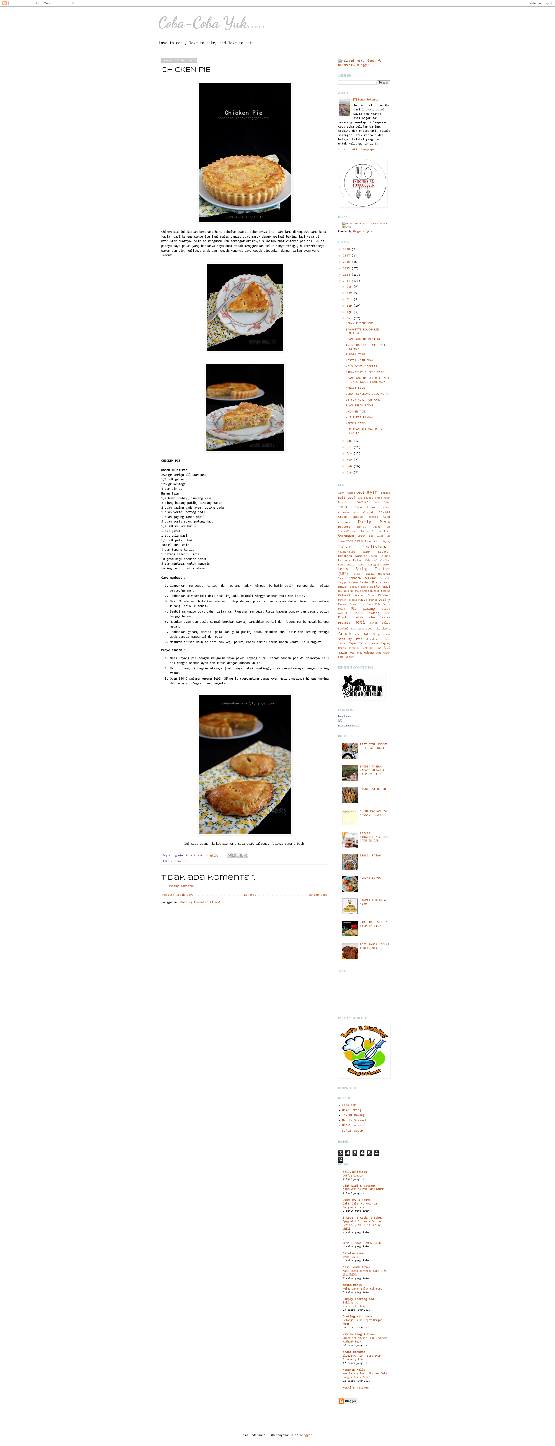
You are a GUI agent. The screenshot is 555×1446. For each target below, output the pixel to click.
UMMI (378, 653)
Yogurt (350, 657)
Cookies (383, 512)
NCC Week (343, 591)
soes (358, 634)
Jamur (366, 552)
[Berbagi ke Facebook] (242, 855)
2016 (347, 262)
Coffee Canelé (352, 1175)
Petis (386, 604)
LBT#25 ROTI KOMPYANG (363, 399)
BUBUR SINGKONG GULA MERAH (367, 394)
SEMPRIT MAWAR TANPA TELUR (362, 1243)
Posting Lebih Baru (178, 895)
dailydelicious (355, 1172)
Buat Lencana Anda (348, 725)
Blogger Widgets (362, 231)
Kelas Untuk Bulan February (362, 1288)
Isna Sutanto (368, 99)
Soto (366, 634)
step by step (350, 639)
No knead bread (359, 591)
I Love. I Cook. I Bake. (363, 1217)
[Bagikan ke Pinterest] (246, 855)
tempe (374, 643)
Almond (351, 493)
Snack (344, 634)
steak (386, 634)
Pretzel (359, 613)
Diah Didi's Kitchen (359, 1186)
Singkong (383, 628)
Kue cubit (346, 565)
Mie (374, 582)
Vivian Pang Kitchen (359, 1334)
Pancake (384, 595)
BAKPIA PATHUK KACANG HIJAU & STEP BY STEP (372, 770)
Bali (341, 498)
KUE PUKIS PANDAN (360, 417)
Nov (350, 293)
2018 (347, 249)
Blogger (306, 1435)
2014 (347, 274)
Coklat (368, 512)
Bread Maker (382, 498)
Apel (360, 493)
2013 (347, 281)
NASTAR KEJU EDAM (360, 360)
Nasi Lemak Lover (357, 1267)
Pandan (342, 600)
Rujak (374, 623)
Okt (350, 299)
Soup (376, 634)
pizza (386, 609)
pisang (369, 609)
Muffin (375, 586)
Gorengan (346, 535)
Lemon (386, 565)
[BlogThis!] (233, 855)
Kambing (361, 556)
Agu (350, 312)
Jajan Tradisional (364, 546)
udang (369, 652)
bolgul (368, 498)
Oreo (370, 595)
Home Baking (351, 1110)
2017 (347, 255)
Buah (376, 502)
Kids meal (371, 560)
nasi (386, 586)
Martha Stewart (354, 1120)
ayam (177, 861)
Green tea (365, 536)
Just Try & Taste (357, 1200)
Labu (361, 565)
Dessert (344, 527)
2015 (347, 268)
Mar (350, 460)
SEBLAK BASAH (370, 855)
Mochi (364, 587)
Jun (350, 441)
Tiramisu (354, 648)
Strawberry (373, 639)
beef (351, 498)
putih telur (365, 617)
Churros (356, 513)
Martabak (353, 583)
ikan (359, 541)
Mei (350, 447)
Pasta (362, 599)
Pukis (387, 613)
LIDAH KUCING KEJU (360, 323)
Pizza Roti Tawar (355, 1306)
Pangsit (352, 600)
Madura (342, 578)
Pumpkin (344, 617)
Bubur (387, 502)
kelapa (385, 556)
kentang (344, 560)
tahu (341, 643)
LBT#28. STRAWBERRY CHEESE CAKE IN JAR (374, 837)
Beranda (250, 895)
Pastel (373, 600)
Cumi (386, 517)
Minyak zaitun (348, 587)
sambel (343, 628)
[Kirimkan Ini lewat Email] (229, 855)
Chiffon (343, 512)
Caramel (385, 508)
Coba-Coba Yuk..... (212, 22)
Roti (359, 622)
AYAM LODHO (350, 1257)
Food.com (349, 1105)
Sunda (387, 639)
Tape (352, 643)
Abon (341, 493)
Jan (350, 472)
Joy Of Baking (353, 1115)
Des (350, 286)
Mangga (342, 583)
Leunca (357, 574)
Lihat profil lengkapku (357, 149)
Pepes (370, 604)
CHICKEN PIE (355, 411)
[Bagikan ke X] (237, 855)
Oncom (359, 595)
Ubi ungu (356, 653)
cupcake (344, 522)
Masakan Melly (354, 1370)
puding (374, 613)
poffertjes (344, 613)
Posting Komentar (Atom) (200, 902)
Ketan (357, 560)
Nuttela (385, 591)
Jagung (386, 542)
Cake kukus (365, 507)
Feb (350, 466)
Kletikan (385, 560)
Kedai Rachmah (354, 1352)
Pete (377, 604)
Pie (185, 861)
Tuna (378, 648)
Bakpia (385, 493)
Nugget (374, 591)
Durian (365, 531)
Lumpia (369, 574)
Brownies (362, 502)
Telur (363, 643)
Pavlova (342, 604)
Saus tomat (357, 629)
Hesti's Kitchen (356, 1387)
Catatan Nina (353, 1253)
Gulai (380, 536)
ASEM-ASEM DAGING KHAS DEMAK (363, 1189)
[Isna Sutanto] (340, 721)
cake (343, 507)
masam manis (352, 1285)
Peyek (341, 609)
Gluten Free (381, 531)
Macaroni (384, 574)
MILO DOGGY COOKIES (361, 366)
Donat (361, 527)
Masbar (365, 582)
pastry (384, 599)
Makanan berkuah (362, 578)
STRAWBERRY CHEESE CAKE (365, 372)
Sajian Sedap (352, 1130)
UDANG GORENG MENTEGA (363, 339)
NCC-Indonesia (353, 1125)
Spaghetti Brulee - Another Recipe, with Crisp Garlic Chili (362, 1225)
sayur (370, 628)
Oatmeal (344, 595)
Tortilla (367, 648)
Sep (350, 305)
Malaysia (385, 578)
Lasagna (373, 565)
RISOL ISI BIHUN (373, 789)
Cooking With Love (357, 1316)
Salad (386, 622)
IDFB (349, 541)
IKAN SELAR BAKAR (360, 405)
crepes (373, 517)
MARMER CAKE (355, 423)
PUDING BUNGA (370, 877)
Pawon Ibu (356, 604)
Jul (350, 318)
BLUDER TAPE (355, 354)
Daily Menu (374, 521)
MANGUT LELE (355, 387)
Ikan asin (373, 541)
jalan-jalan (346, 552)
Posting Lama (317, 895)
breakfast (344, 502)
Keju (374, 556)
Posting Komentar (180, 886)
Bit (360, 498)
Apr (350, 453)
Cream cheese (350, 517)
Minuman (385, 582)
